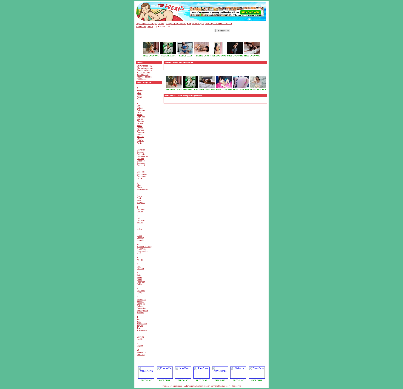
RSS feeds (141, 79)
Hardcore (141, 220)
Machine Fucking (144, 247)
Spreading (141, 308)
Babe (139, 106)
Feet (139, 198)
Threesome (142, 324)
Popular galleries (144, 70)
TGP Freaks (141, 26)
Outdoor (140, 269)
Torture (140, 326)
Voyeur (140, 346)
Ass (138, 99)
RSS (189, 23)
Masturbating (142, 251)
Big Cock (141, 117)
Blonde (140, 128)
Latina (139, 236)
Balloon (140, 108)
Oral (139, 266)
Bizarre (140, 123)
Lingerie (140, 240)
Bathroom (141, 110)
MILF (139, 253)
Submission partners (209, 386)
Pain (139, 275)
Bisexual (140, 121)
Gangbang (141, 209)
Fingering (141, 203)
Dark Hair (141, 172)
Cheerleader (142, 156)
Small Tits (141, 304)
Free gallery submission (172, 386)
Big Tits (140, 119)
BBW (139, 112)
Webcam (141, 354)
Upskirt (140, 339)
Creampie (141, 163)
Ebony (139, 185)
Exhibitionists (142, 189)
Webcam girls (198, 23)
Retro (139, 293)
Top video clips (143, 72)
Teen (139, 321)
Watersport (141, 352)
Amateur (140, 90)
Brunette (140, 137)
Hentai (140, 222)
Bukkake (140, 141)
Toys (139, 328)
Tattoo (139, 319)
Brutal (139, 139)
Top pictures (180, 23)
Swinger (140, 313)
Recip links (236, 386)
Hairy (139, 218)
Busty (139, 143)
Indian (139, 229)
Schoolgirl (141, 299)
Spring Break (142, 310)
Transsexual (142, 330)
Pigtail (139, 280)
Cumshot (141, 165)
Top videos (159, 23)
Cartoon (140, 152)
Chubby (140, 159)
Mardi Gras (141, 249)
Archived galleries (144, 77)
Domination (142, 174)
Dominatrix (141, 176)
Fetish (150, 26)
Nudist (139, 260)
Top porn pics (142, 75)
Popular (139, 23)
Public (139, 284)
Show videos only (144, 66)
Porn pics (170, 23)
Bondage (141, 132)
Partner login (224, 386)
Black (139, 126)
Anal (139, 93)
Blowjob (140, 130)
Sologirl (140, 306)
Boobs (139, 134)
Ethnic (139, 187)
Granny (140, 211)
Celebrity (141, 154)
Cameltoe (141, 150)
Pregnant (141, 282)
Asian (139, 97)
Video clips (149, 23)
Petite (139, 277)
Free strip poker (212, 23)
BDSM (139, 115)
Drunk (139, 178)
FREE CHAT (146, 380)
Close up (141, 161)
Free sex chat (226, 23)
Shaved (140, 302)
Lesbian (140, 238)
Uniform (140, 337)
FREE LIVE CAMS (151, 56)
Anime (139, 95)
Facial (139, 196)
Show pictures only (145, 68)
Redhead (141, 291)
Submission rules (191, 386)
